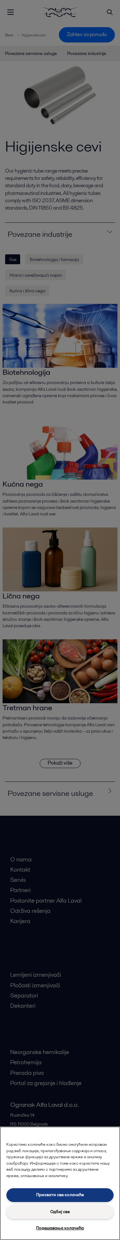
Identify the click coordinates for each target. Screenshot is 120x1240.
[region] (60, 1183)
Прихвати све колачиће (60, 1195)
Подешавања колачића (60, 1228)
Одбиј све (60, 1212)
